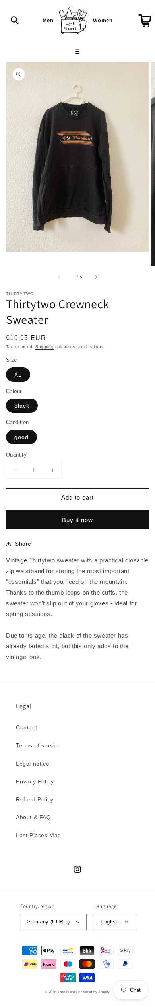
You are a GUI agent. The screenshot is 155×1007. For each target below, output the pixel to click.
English (110, 922)
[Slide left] (59, 277)
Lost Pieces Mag (38, 835)
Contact (26, 727)
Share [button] (23, 543)
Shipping (44, 346)
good (21, 437)
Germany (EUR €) (48, 922)
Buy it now (77, 520)
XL (18, 374)
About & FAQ (33, 817)
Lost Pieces (67, 992)
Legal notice (32, 763)
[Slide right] (96, 277)
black (21, 405)
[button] (14, 20)
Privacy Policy (35, 781)
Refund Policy (35, 799)
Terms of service (38, 745)
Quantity (16, 455)
